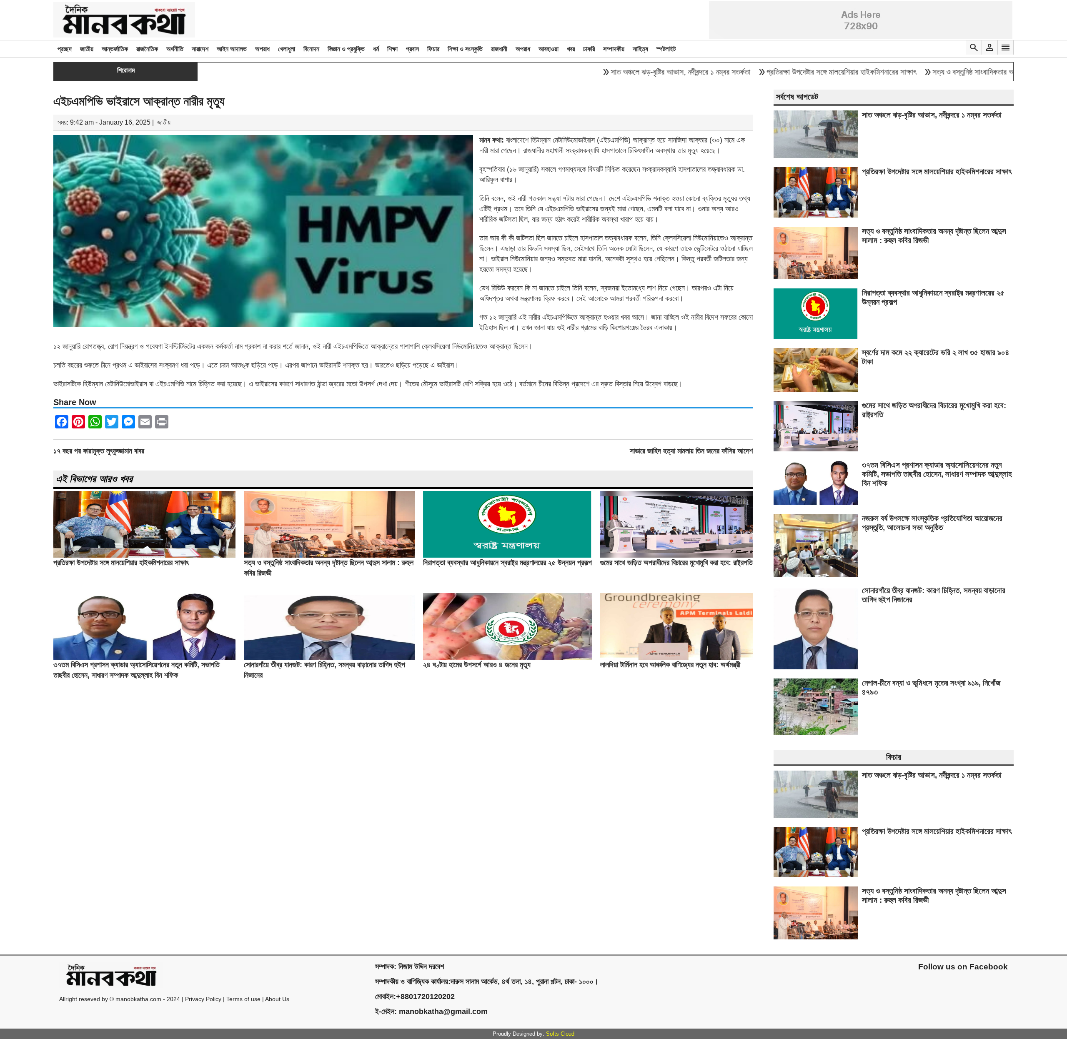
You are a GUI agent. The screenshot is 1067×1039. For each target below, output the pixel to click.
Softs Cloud (560, 1034)
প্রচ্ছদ (65, 49)
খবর (571, 49)
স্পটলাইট (666, 49)
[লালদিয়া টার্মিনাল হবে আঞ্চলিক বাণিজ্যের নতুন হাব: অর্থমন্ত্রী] (676, 657)
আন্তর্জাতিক (115, 49)
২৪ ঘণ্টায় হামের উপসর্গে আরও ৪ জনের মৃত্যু (477, 665)
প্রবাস (412, 49)
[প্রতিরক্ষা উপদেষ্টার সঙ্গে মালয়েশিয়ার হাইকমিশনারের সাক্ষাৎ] (144, 555)
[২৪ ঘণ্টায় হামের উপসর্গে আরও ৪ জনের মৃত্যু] (507, 657)
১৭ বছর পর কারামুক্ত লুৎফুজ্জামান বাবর (98, 451)
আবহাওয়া (549, 49)
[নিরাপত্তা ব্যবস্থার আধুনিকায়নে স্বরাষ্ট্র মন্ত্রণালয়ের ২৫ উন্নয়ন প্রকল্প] (507, 555)
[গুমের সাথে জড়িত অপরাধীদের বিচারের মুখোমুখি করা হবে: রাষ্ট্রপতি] (676, 555)
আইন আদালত (232, 49)
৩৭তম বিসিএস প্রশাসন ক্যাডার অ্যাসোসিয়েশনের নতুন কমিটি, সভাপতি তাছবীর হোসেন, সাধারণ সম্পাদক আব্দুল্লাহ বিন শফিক (937, 474)
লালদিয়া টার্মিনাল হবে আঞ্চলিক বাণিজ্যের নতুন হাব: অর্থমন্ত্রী (670, 665)
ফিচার (433, 49)
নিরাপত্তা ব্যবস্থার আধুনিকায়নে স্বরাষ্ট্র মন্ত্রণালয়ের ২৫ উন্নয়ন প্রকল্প (507, 562)
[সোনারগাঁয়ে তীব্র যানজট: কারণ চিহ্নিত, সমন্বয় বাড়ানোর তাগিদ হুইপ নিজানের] (329, 657)
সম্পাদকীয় (613, 49)
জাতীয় (86, 49)
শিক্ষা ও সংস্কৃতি (465, 49)
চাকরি (589, 49)
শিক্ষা (392, 49)
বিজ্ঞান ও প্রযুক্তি (346, 49)
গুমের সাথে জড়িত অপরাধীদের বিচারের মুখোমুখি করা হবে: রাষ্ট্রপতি (676, 562)
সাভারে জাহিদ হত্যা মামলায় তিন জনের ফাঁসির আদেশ (691, 451)
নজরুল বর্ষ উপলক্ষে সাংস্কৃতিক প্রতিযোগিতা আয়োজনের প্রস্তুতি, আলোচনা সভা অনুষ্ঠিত (932, 523)
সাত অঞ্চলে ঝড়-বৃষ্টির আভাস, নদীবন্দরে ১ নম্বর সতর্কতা (638, 72)
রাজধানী (499, 49)
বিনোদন (311, 49)
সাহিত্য (640, 49)
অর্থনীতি (174, 49)
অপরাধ (262, 49)
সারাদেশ (200, 49)
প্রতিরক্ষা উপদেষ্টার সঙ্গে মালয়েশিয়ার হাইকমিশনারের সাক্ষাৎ (799, 72)
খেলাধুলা (286, 49)
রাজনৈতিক (147, 49)
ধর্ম (376, 49)
